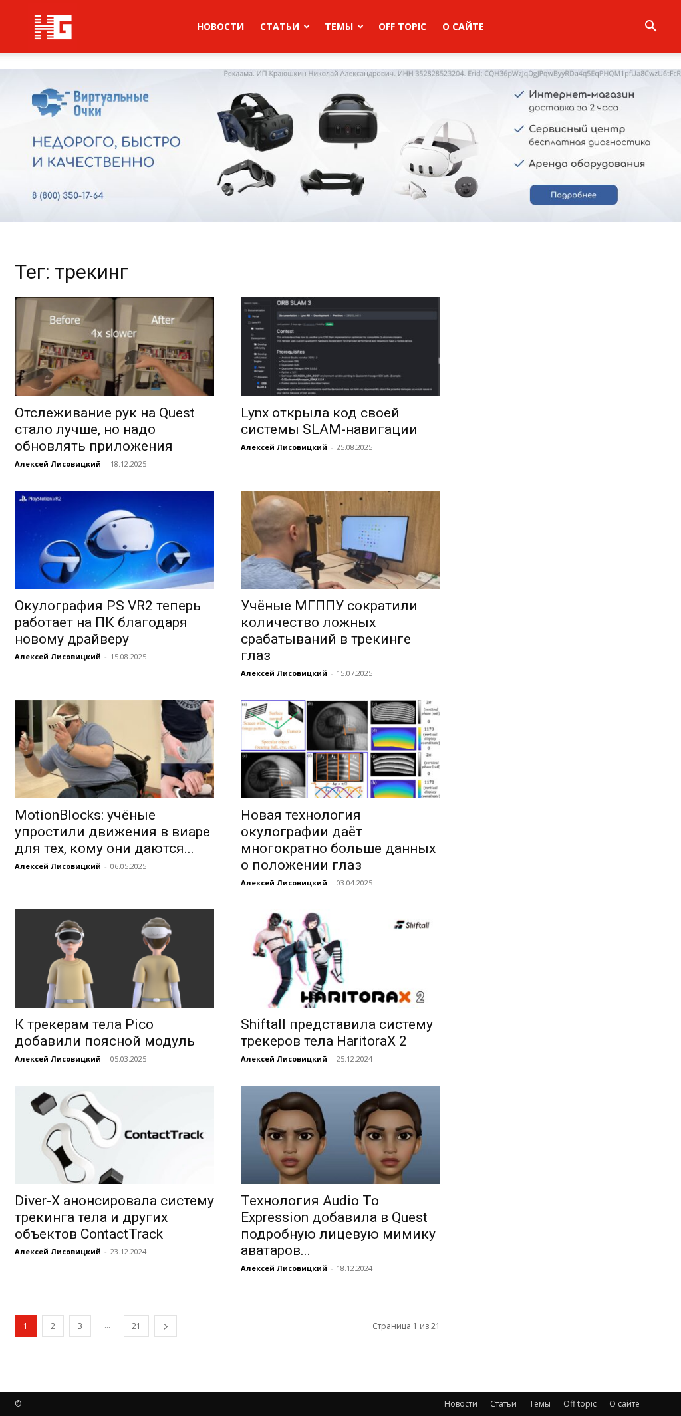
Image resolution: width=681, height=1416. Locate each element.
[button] (650, 27)
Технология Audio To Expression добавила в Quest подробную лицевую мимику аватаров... (338, 1225)
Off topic (402, 26)
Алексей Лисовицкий (58, 464)
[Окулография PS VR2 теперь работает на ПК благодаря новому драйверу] (114, 540)
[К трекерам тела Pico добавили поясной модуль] (114, 958)
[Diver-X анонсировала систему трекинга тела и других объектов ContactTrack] (114, 1135)
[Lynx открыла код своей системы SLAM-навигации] (340, 346)
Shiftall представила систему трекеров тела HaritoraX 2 (337, 1032)
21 (136, 1326)
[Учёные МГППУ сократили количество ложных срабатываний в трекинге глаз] (340, 540)
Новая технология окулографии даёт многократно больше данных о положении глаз (338, 840)
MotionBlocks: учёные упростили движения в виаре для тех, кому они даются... (112, 831)
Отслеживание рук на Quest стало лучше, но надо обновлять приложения (105, 429)
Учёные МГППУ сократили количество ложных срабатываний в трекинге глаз (329, 630)
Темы (339, 26)
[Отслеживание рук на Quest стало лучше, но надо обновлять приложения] (114, 346)
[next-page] (165, 1326)
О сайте (463, 26)
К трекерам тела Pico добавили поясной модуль (105, 1032)
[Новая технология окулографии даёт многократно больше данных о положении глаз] (340, 749)
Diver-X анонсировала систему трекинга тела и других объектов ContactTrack (114, 1217)
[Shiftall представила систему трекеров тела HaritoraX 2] (340, 958)
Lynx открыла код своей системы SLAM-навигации (329, 421)
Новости (220, 26)
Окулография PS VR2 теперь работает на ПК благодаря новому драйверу (108, 622)
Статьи (279, 26)
